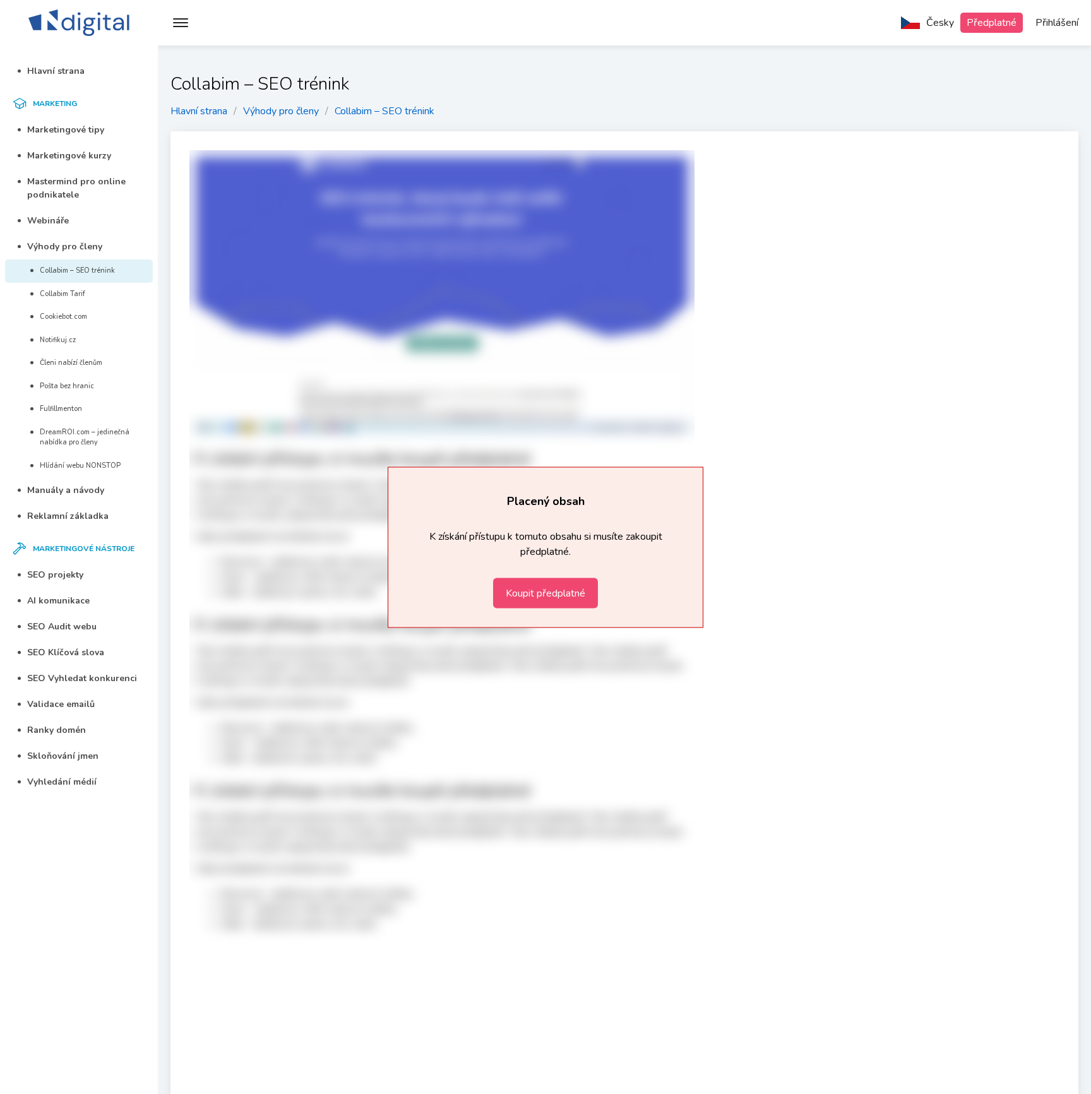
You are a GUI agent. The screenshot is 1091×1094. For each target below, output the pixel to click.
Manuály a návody (65, 490)
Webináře (48, 221)
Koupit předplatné (545, 593)
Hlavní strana (56, 71)
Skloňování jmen (62, 756)
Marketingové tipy (65, 130)
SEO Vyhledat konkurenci (82, 678)
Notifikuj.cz (58, 340)
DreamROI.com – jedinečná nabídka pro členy (84, 437)
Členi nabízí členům (71, 362)
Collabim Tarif (62, 294)
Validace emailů (61, 704)
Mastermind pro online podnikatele (76, 188)
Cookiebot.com (63, 316)
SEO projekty (55, 575)
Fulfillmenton (61, 408)
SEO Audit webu (62, 627)
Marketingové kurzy (69, 156)
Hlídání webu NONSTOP (80, 465)
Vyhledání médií (62, 782)
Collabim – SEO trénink (77, 270)
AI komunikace (58, 601)
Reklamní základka (68, 516)
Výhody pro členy (64, 247)
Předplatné (991, 23)
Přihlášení (1056, 23)
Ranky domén (56, 730)
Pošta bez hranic (67, 386)
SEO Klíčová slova (65, 652)
